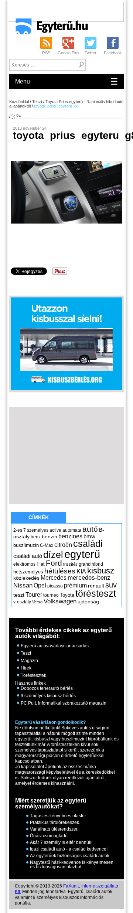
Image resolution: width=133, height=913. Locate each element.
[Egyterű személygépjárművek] (48, 28)
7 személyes (35, 530)
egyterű (82, 554)
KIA (81, 571)
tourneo (51, 595)
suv (111, 585)
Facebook (113, 53)
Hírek (26, 668)
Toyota (67, 595)
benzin (49, 536)
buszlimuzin (26, 545)
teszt (18, 595)
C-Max (46, 545)
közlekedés (26, 578)
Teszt (37, 101)
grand (85, 564)
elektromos (24, 564)
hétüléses (59, 571)
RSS (46, 53)
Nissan (23, 585)
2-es (17, 530)
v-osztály (22, 601)
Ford (54, 563)
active (55, 530)
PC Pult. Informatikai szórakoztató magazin (63, 703)
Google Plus (68, 53)
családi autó (27, 556)
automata (71, 530)
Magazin (29, 660)
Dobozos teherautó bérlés (47, 688)
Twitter (90, 53)
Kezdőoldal (19, 101)
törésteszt (95, 593)
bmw (89, 536)
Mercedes (53, 578)
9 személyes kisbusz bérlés (48, 695)
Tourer (33, 595)
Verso (37, 602)
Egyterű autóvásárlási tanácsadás (55, 645)
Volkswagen (60, 601)
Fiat (41, 564)
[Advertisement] (71, 11)
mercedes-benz (89, 577)
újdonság (88, 601)
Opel (40, 585)
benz (36, 536)
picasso (55, 586)
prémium (75, 585)
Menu (66, 81)
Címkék (38, 517)
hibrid (97, 564)
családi (88, 543)
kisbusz (100, 570)
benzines (70, 536)
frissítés (70, 564)
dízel (53, 554)
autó (90, 529)
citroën (63, 545)
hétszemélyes (28, 572)
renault (96, 586)
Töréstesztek (33, 675)
